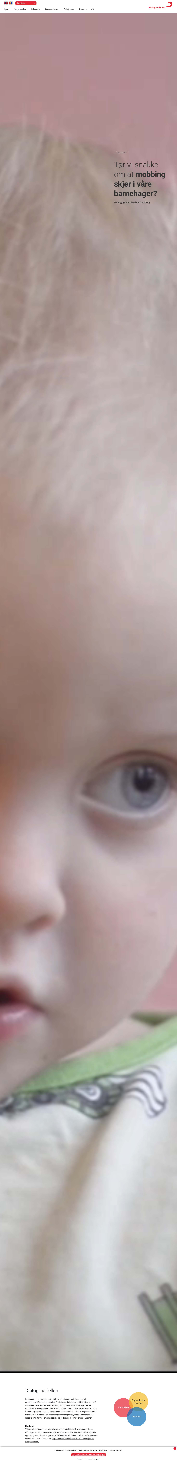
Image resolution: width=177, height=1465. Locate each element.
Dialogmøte (35, 9)
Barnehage (21, 3)
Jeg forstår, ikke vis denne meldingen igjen (88, 1455)
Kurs (92, 9)
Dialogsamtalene (51, 9)
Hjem (6, 9)
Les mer (88, 1418)
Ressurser (83, 9)
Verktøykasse (69, 9)
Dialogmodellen (20, 9)
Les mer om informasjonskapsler (89, 1459)
